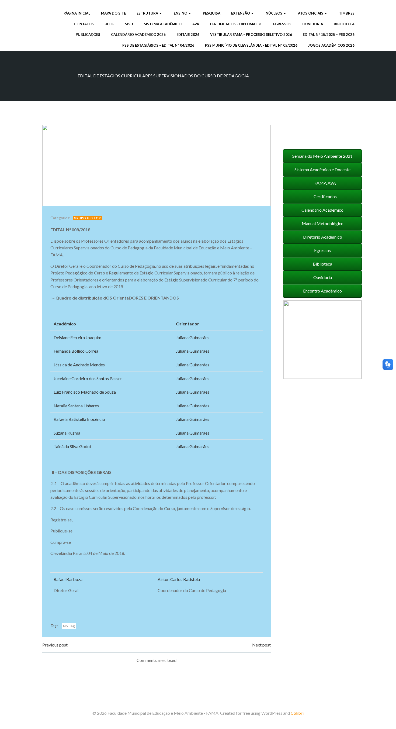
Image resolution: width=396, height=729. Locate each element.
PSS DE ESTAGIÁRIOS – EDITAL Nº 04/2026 (158, 45)
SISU (129, 24)
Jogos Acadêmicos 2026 (331, 45)
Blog (109, 24)
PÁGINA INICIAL (77, 13)
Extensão (240, 13)
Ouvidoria (312, 24)
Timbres (347, 13)
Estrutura (147, 13)
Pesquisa (211, 13)
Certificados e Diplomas (234, 24)
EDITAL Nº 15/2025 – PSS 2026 (329, 34)
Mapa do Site (113, 13)
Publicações (88, 34)
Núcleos (274, 13)
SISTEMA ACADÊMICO (163, 24)
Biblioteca (344, 24)
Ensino (180, 13)
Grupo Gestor (87, 218)
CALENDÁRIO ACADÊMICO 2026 (138, 34)
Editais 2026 (187, 34)
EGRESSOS (282, 24)
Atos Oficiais (310, 13)
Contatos (84, 24)
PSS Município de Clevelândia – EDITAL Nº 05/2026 (251, 45)
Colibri (297, 713)
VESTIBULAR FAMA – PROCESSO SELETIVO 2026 (251, 34)
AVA (195, 24)
